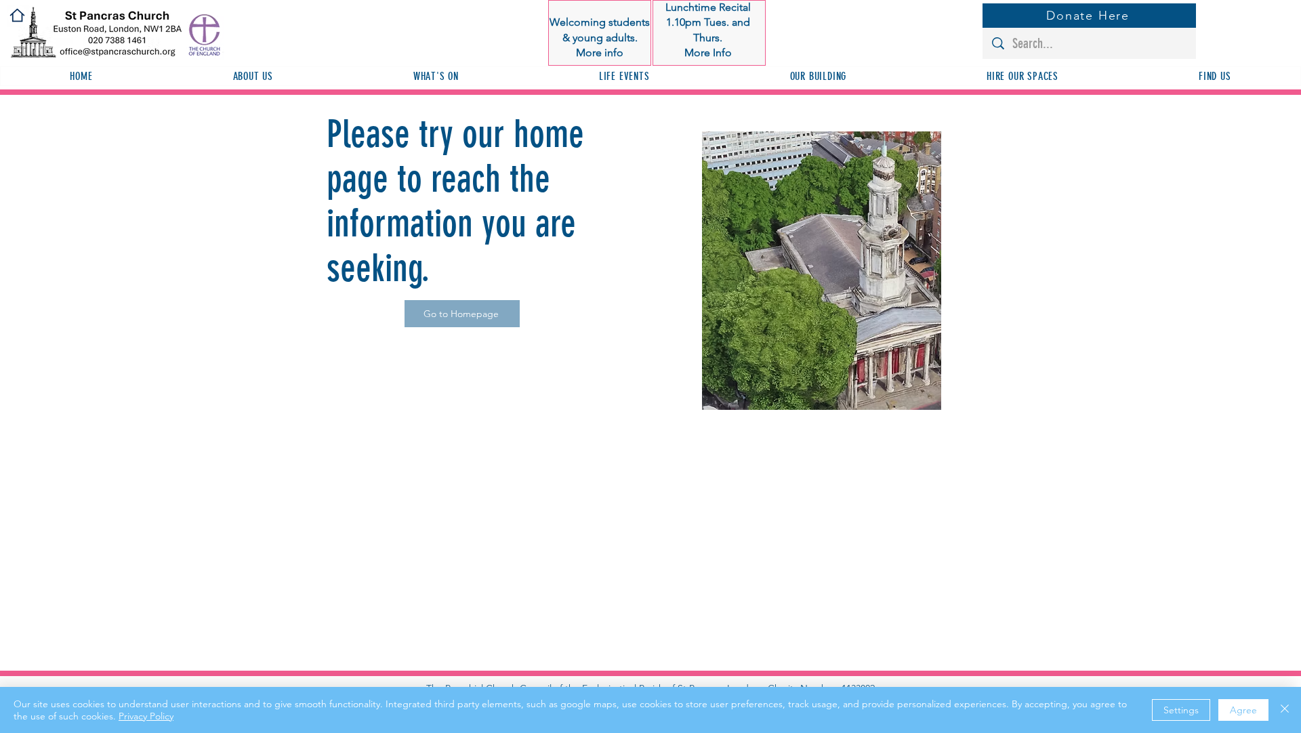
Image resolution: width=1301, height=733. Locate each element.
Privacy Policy (146, 716)
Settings (1181, 710)
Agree (1243, 710)
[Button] (601, 33)
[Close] (1285, 710)
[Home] (17, 15)
